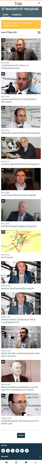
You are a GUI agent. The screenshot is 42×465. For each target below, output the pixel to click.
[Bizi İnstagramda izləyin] (16, 462)
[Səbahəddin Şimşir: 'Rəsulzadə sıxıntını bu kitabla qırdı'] (21, 405)
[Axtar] (36, 462)
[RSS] (22, 451)
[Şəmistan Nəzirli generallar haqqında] (21, 272)
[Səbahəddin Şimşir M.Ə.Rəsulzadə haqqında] (21, 117)
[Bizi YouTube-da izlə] (26, 462)
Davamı (21, 435)
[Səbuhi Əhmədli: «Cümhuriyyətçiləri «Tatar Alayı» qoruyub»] (21, 337)
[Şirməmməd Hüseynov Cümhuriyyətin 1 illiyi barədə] (21, 83)
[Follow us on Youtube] (17, 451)
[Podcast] (27, 451)
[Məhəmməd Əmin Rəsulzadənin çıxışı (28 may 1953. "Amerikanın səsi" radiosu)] (21, 371)
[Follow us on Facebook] (3, 451)
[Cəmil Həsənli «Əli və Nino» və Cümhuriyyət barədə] (21, 49)
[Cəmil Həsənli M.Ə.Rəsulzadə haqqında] (21, 179)
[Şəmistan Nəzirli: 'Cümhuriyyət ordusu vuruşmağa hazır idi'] (21, 303)
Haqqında (16, 15)
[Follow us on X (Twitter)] (13, 451)
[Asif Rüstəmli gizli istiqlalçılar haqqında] (21, 210)
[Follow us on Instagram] (8, 451)
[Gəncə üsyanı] (21, 241)
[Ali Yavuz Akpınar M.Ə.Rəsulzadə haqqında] (21, 148)
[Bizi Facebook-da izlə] (6, 462)
